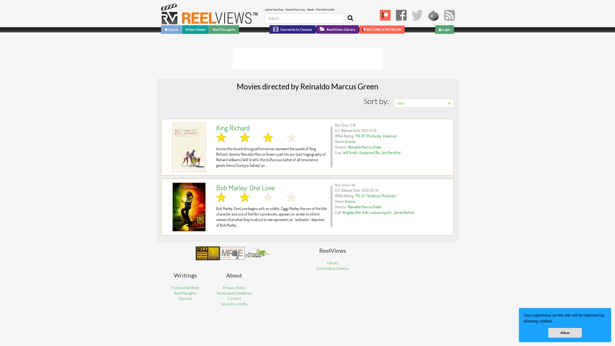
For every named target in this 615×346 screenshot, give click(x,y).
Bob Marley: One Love (245, 187)
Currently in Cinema (295, 29)
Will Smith (350, 152)
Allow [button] (565, 333)
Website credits (234, 304)
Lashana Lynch (381, 212)
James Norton (403, 212)
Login (445, 29)
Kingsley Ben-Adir (355, 212)
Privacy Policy (234, 287)
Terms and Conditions (234, 293)
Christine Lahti (325, 9)
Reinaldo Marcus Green (364, 147)
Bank (310, 9)
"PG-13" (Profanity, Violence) (375, 136)
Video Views (195, 29)
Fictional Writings (185, 287)
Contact (234, 298)
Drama (350, 141)
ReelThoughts (224, 29)
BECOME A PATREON (384, 29)
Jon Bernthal (390, 152)
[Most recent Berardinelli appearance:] (257, 253)
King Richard (233, 127)
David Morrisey (295, 9)
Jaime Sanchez (274, 9)
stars (401, 103)
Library (332, 262)
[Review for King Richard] (189, 147)
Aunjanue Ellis (369, 152)
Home (173, 29)
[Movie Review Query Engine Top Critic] (233, 253)
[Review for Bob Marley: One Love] (189, 207)
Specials (185, 298)
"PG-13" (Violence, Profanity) (375, 195)
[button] (554, 321)
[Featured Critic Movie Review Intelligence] (208, 253)
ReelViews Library (340, 29)
